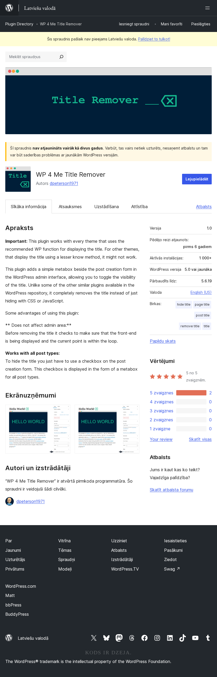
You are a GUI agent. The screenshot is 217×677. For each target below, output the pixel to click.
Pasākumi (173, 550)
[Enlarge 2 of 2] (132, 411)
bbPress (13, 605)
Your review (161, 439)
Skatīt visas (200, 439)
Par (8, 540)
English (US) (201, 292)
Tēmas (64, 550)
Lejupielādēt (197, 179)
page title (202, 304)
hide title (184, 304)
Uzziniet (119, 540)
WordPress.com (20, 586)
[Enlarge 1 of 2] (63, 411)
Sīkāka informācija (28, 206)
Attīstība (139, 206)
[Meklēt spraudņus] (61, 57)
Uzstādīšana (106, 206)
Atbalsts (204, 206)
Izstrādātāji (122, 559)
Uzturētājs (15, 559)
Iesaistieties (175, 540)
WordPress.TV (125, 569)
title (207, 326)
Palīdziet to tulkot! (154, 39)
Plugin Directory (19, 24)
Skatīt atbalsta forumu (171, 489)
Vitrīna (64, 540)
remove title (190, 326)
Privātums (14, 569)
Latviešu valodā (33, 638)
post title (203, 315)
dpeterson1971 (64, 183)
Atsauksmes (70, 206)
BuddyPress (17, 614)
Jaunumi (13, 550)
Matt (10, 595)
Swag (172, 569)
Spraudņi (66, 559)
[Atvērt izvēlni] (208, 8)
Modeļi (65, 569)
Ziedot (170, 559)
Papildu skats (163, 341)
